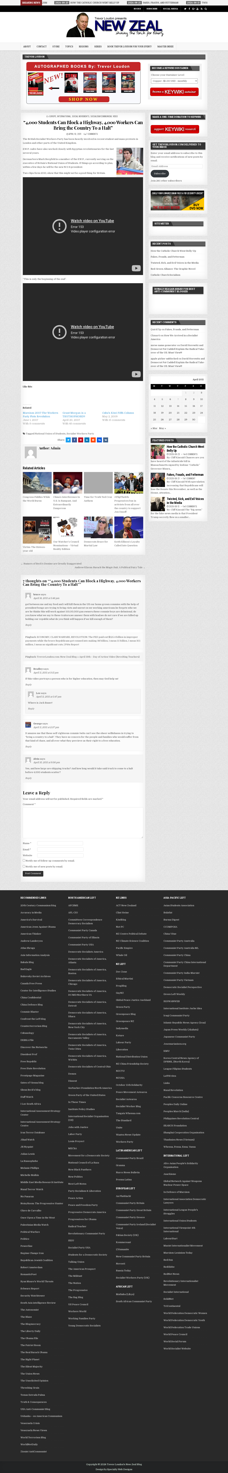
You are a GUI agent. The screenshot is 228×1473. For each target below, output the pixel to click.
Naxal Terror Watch (31, 1189)
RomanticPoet (28, 1274)
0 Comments (192, 454)
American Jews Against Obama (38, 926)
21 (178, 412)
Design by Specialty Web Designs (114, 1469)
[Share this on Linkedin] (86, 439)
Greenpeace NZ (125, 1021)
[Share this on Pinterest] (80, 439)
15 (186, 406)
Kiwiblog (121, 919)
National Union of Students (50, 433)
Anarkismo (170, 1174)
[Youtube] (197, 9)
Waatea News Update (128, 1134)
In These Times (77, 1102)
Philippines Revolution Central (181, 1118)
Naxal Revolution (173, 1090)
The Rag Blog (75, 1297)
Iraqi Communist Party (177, 1015)
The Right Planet (29, 1359)
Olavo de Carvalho (30, 1210)
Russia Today (123, 1270)
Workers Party (124, 1141)
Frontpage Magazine (32, 1075)
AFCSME (73, 905)
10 (201, 399)
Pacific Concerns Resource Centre (183, 1097)
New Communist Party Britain (133, 1256)
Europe (52, 116)
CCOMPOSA (170, 926)
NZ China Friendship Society (132, 1063)
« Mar (154, 428)
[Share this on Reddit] (93, 439)
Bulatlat (168, 912)
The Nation (74, 1283)
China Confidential (30, 997)
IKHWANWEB (172, 1001)
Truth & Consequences (33, 1402)
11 (155, 406)
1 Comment (190, 478)
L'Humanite (122, 1249)
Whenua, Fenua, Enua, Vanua (180, 1146)
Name (27, 843)
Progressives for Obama (82, 1219)
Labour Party (123, 1042)
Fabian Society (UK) (127, 1235)
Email (27, 849)
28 (178, 419)
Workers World (77, 1311)
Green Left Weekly (174, 994)
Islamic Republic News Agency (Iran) (185, 1022)
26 (162, 419)
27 (170, 419)
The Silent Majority (31, 1366)
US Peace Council (78, 1304)
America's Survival (31, 919)
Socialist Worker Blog (128, 1106)
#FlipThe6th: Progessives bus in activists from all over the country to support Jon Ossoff (127, 504)
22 (185, 412)
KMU (167, 1051)
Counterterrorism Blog (33, 1026)
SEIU (71, 1240)
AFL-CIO (73, 912)
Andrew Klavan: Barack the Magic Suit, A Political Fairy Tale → (110, 567)
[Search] (205, 9)
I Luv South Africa (30, 1104)
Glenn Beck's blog (30, 1089)
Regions (84, 46)
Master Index (165, 46)
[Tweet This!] (68, 439)
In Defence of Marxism (177, 1192)
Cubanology (27, 1033)
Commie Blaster (29, 1011)
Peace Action (75, 1198)
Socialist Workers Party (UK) (132, 1277)
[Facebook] (189, 9)
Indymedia (122, 1028)
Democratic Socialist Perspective (183, 987)
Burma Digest (171, 919)
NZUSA (120, 1078)
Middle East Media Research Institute (41, 1182)
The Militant (75, 1276)
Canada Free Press (31, 983)
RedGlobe (169, 1266)
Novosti (120, 1263)
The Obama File (29, 1338)
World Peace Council (175, 1334)
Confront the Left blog (33, 1019)
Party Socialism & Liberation (84, 1191)
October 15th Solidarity (129, 1085)
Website (27, 855)
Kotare (120, 1035)
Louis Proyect (76, 1141)
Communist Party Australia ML (181, 948)
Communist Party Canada (82, 930)
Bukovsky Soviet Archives (35, 976)
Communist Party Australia (179, 941)
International (64, 116)
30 (193, 419)
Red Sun (168, 1260)
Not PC (120, 926)
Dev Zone (121, 971)
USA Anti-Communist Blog (35, 1409)
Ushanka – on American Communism (41, 1416)
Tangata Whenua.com (128, 1113)
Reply (28, 625)
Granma (120, 1165)
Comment (29, 804)
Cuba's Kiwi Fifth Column (118, 412)
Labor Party (75, 1134)
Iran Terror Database (32, 1132)
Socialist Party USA (79, 1247)
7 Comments (92, 133)
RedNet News (171, 1274)
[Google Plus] (193, 9)
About (27, 46)
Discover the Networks (33, 1047)
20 (170, 412)
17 (201, 406)
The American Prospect (81, 1269)
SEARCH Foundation (175, 1125)
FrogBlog (121, 985)
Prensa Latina (124, 1179)
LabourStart (170, 1238)
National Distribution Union (131, 1056)
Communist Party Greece (130, 1217)
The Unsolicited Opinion (34, 1380)
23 (193, 412)
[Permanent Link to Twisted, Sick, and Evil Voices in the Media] (158, 504)
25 (154, 419)
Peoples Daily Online (175, 1104)
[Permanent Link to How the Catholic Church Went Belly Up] (158, 452)
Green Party (123, 1007)
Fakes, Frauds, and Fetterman (167, 256)
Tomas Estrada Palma (32, 1395)
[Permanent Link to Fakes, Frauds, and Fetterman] (158, 480)
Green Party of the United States (86, 1095)
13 (170, 406)
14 (178, 406)
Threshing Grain (29, 1387)
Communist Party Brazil (129, 1158)
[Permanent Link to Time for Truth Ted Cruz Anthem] (98, 483)
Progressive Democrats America (87, 1212)
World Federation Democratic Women (185, 1313)
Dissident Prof (28, 1054)
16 (194, 406)
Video (115, 116)
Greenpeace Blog (126, 1014)
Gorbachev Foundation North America (90, 1088)
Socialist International (176, 1292)
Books (137, 8)
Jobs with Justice (78, 1127)
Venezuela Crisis (30, 1423)
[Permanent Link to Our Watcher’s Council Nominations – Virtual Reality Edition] (67, 527)
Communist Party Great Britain (133, 1210)
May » (162, 428)
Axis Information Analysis (35, 955)
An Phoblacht (123, 1196)
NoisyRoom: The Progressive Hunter (41, 1203)
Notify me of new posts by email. (44, 866)
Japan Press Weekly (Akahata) (181, 1029)
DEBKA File (27, 1040)
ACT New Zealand (126, 905)
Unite (119, 1127)
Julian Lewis (27, 1154)
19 (162, 412)
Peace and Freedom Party (83, 1205)
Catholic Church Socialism (165, 275)
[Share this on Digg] (99, 439)
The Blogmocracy (30, 1324)
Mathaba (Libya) (125, 1294)
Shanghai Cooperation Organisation (184, 1132)
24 (201, 412)
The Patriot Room (30, 1345)
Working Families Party (81, 1318)
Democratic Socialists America (85, 951)
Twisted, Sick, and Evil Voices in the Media (175, 262)
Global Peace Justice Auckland (133, 1000)
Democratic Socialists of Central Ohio (89, 1066)
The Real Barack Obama (33, 1352)
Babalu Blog (27, 962)
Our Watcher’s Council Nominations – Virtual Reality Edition (66, 545)
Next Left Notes (77, 1183)
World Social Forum (175, 1341)
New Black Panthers (79, 1169)
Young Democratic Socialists (84, 1325)
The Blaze (26, 1317)
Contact (42, 46)
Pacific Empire (124, 948)
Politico (24, 1239)
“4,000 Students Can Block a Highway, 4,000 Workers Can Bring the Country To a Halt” (83, 125)
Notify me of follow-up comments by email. (50, 860)
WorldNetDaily (29, 1444)
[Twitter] (185, 9)
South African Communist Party (134, 1301)
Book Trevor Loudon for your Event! (129, 46)
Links (167, 1083)
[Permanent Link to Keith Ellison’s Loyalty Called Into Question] (128, 527)
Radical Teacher (77, 1226)
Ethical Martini (124, 978)
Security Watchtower (32, 1295)
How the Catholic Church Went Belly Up (173, 251)
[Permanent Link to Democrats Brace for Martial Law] (98, 527)
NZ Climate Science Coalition (132, 941)
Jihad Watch (27, 1139)
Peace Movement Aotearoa (131, 1092)
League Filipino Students (178, 1068)
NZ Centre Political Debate (131, 933)
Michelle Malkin (29, 1175)
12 (162, 406)
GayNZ (120, 993)
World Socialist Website (177, 1348)
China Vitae (170, 933)
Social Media (170, 8)
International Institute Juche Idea (183, 1008)
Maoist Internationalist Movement (183, 1245)
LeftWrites (170, 1076)
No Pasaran (27, 1196)
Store (55, 46)
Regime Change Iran (32, 1253)
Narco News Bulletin (128, 1172)
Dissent (72, 1081)
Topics (69, 46)
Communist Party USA (81, 944)
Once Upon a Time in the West (37, 1217)
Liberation (122, 1049)
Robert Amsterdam (31, 1267)
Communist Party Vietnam (178, 980)
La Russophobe (29, 1161)
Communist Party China (177, 955)
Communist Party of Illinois (83, 937)
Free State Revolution (32, 1068)
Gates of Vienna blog (32, 1082)
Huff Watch (26, 1097)
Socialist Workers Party (80, 433)
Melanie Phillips (29, 1168)
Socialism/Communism (101, 116)
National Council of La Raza (83, 1162)
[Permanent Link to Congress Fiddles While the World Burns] (37, 483)
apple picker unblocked (164, 358)
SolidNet (168, 1299)
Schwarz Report (29, 1288)
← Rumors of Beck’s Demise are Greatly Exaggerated (51, 563)
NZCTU (120, 1071)
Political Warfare (30, 1232)
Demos (72, 1073)
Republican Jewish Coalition (36, 1260)
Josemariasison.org (175, 1043)
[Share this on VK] (105, 439)
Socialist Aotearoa (126, 1099)
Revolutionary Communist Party (86, 1233)
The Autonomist (29, 1309)
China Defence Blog (31, 1004)
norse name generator (164, 345)
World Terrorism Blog (33, 1437)
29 (185, 419)
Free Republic (28, 1061)
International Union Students (180, 1220)
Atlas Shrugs (27, 948)
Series (98, 46)
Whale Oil (121, 955)
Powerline (26, 1246)
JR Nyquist (26, 1146)
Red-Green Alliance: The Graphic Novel (173, 269)
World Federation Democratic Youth (184, 1320)
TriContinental (172, 1306)
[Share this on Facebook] (74, 439)
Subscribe (151, 8)
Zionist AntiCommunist (33, 1451)
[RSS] (201, 9)
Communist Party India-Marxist (182, 973)
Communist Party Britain (130, 1203)
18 (154, 412)
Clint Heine (122, 912)
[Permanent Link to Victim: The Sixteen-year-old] (37, 530)
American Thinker (30, 933)
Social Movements (80, 116)
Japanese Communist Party (179, 1036)
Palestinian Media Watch (34, 1224)
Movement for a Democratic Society (89, 1155)
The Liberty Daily (30, 1331)
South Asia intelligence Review (38, 1302)
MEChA (72, 1148)
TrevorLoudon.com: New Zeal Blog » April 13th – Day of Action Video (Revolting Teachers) (88, 656)
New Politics (75, 1176)
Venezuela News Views (33, 1430)
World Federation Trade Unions (182, 1327)
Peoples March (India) (176, 1111)
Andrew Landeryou (31, 941)
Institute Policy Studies (81, 1109)
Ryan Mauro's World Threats (36, 1281)
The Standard (123, 1120)
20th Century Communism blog (38, 905)
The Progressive (78, 1290)
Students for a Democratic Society (87, 1254)
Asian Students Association (179, 905)
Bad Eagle (26, 969)
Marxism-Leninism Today (178, 1252)
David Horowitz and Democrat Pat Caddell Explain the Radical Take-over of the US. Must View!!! (178, 349)
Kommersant (123, 1242)
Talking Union (76, 1262)
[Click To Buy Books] (83, 103)
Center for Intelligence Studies (38, 990)
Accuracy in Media (31, 912)
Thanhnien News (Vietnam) (179, 1139)
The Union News (30, 1373)
